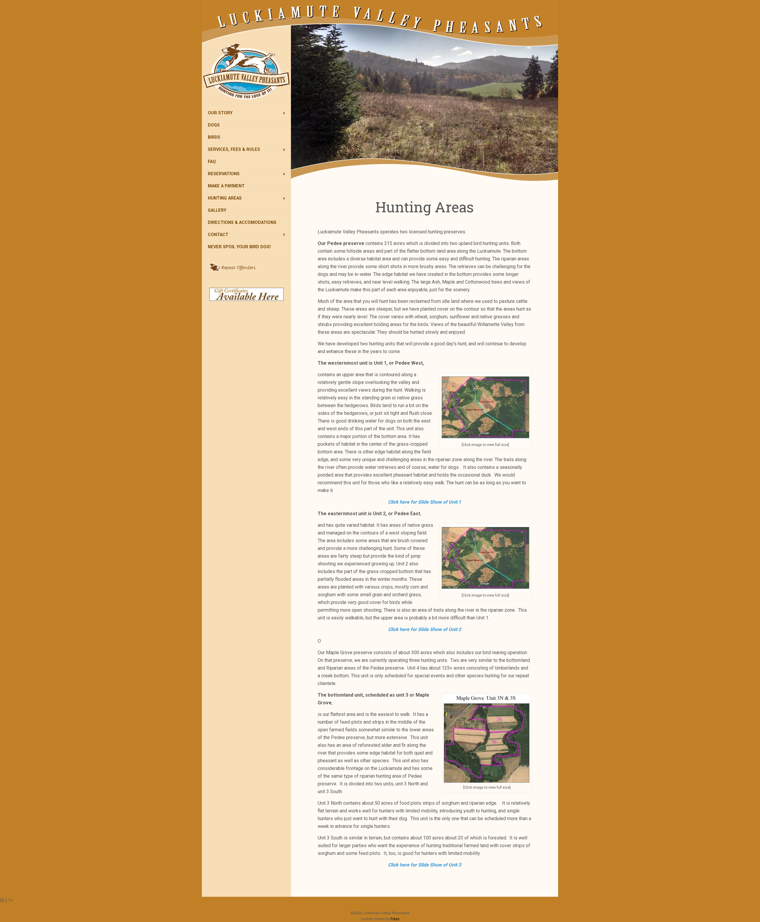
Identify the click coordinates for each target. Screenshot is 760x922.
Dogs (214, 125)
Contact (218, 234)
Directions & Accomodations (242, 222)
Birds (214, 137)
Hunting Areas (225, 198)
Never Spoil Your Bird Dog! (239, 246)
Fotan (395, 919)
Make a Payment (226, 186)
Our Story (220, 113)
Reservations (224, 173)
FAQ (212, 161)
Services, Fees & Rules (234, 149)
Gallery (217, 210)
